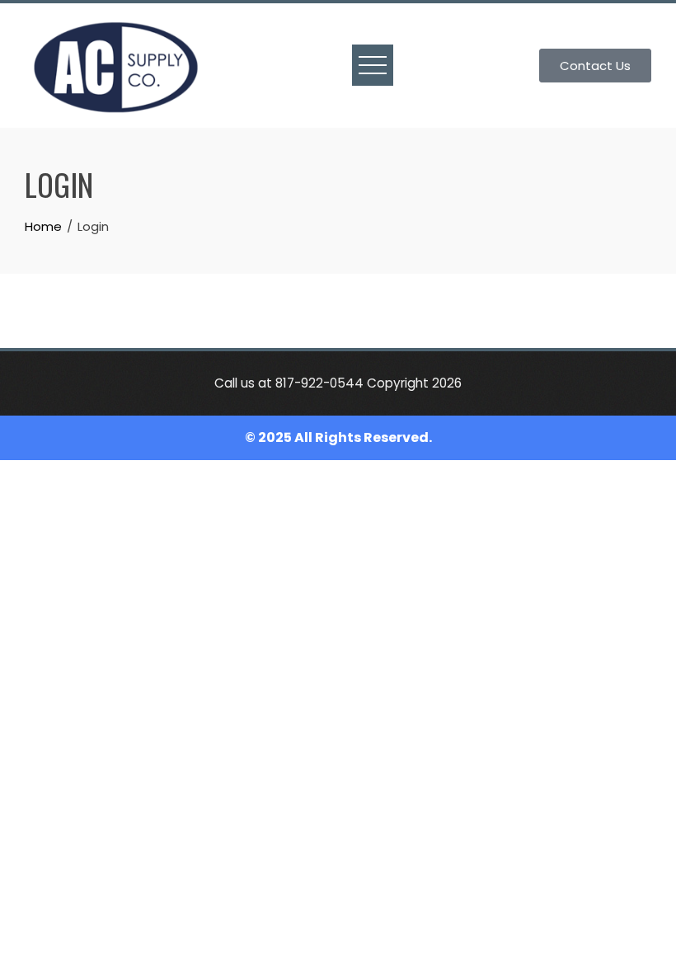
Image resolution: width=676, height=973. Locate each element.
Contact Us (595, 65)
